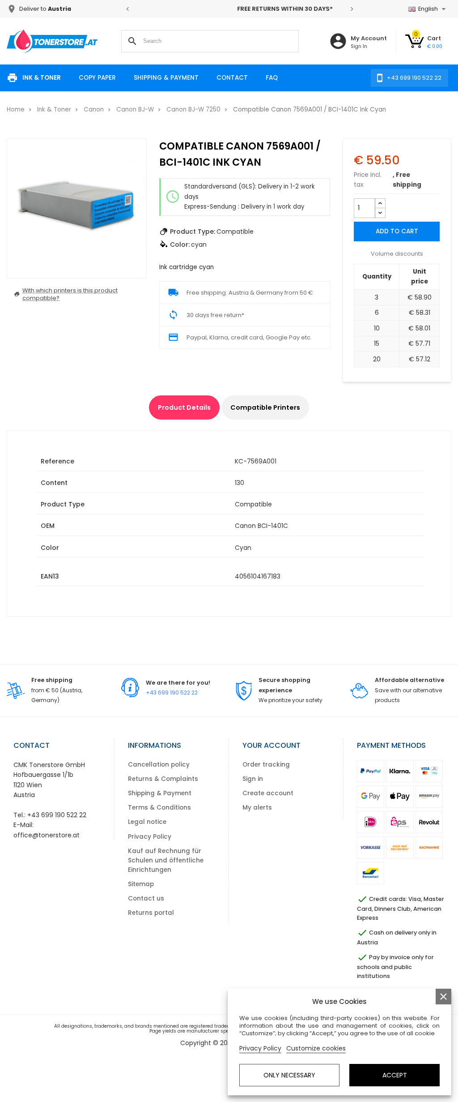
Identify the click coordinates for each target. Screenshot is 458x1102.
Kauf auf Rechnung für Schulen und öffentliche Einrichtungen (166, 860)
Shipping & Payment (166, 77)
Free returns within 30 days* (240, 8)
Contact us (146, 898)
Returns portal (151, 913)
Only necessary (289, 1075)
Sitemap (141, 884)
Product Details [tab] (184, 407)
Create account (267, 793)
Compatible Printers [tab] (265, 407)
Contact (232, 77)
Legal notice (147, 822)
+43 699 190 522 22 (172, 692)
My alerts (257, 807)
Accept (394, 1075)
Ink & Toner (41, 77)
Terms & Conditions (159, 807)
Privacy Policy (149, 836)
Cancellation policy (159, 764)
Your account (271, 745)
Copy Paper (97, 77)
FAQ (272, 77)
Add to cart (397, 231)
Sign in (252, 779)
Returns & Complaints (163, 779)
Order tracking (266, 764)
